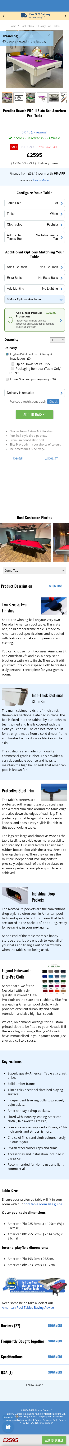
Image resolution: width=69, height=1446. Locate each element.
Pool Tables (27, 26)
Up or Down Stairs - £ (33, 364)
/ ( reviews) (34, 132)
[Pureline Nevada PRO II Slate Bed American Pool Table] (7, 102)
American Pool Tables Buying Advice (28, 1307)
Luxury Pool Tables (49, 26)
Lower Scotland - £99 (33, 379)
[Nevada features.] (42, 102)
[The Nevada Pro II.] (53, 102)
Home (13, 26)
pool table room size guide (43, 1204)
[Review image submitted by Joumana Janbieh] (25, 560)
